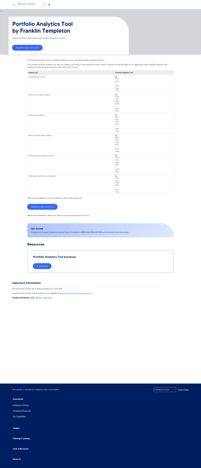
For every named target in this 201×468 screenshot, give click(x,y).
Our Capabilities (19, 416)
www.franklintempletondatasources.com (75, 293)
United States (183, 389)
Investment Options (21, 405)
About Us (17, 459)
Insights (16, 428)
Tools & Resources (21, 448)
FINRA (45, 298)
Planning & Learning (21, 438)
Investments (18, 399)
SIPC (50, 298)
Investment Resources (22, 410)
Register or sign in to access (27, 47)
